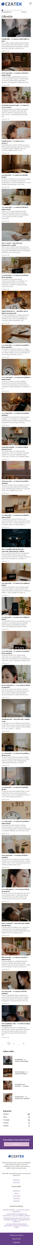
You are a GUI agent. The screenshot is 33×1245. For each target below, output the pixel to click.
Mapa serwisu (16, 1239)
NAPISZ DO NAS (16, 1144)
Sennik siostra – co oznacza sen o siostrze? (22, 1097)
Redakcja (16, 1180)
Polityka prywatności (16, 1235)
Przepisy (6, 1123)
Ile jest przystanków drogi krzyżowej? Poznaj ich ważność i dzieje (16, 1225)
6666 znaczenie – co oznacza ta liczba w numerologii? (21, 1073)
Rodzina (5, 1126)
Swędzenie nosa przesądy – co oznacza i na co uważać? (22, 1085)
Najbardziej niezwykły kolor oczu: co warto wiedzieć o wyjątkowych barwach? (16, 1219)
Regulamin (16, 1242)
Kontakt (16, 1182)
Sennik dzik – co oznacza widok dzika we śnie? (21, 1060)
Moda (5, 1117)
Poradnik (6, 1120)
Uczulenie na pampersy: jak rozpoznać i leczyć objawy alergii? (16, 1215)
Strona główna (6, 12)
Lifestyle (6, 1114)
